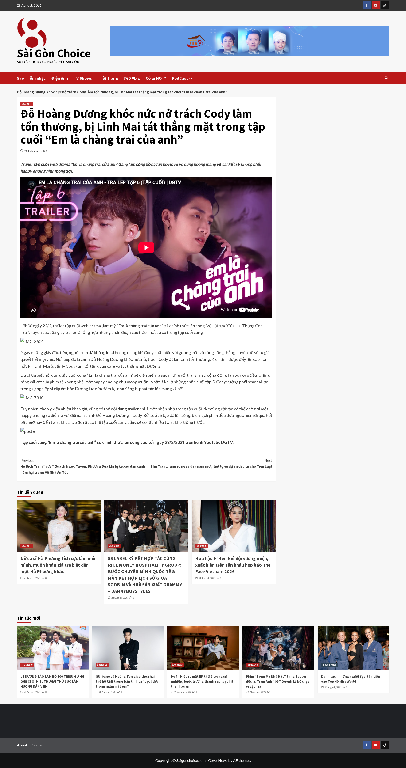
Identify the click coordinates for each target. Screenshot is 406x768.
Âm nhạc (38, 78)
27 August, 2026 (32, 578)
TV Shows (83, 78)
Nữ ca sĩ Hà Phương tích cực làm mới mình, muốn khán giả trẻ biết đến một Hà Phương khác (57, 564)
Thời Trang (108, 78)
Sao (20, 78)
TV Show (27, 664)
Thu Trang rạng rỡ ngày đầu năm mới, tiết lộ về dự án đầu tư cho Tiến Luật (211, 463)
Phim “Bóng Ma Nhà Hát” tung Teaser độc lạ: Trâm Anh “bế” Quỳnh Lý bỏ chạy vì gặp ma (277, 681)
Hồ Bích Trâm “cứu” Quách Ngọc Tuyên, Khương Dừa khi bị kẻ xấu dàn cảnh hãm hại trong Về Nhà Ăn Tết (82, 466)
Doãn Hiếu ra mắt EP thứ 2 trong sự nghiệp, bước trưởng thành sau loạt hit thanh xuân (202, 681)
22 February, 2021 (35, 151)
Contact (38, 745)
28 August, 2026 (32, 692)
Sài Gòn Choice (54, 53)
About (22, 745)
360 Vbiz (132, 78)
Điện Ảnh (59, 78)
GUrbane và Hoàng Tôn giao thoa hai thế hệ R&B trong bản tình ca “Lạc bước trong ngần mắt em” (127, 681)
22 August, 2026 (119, 597)
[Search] (386, 78)
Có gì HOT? (156, 78)
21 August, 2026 (207, 578)
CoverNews (217, 760)
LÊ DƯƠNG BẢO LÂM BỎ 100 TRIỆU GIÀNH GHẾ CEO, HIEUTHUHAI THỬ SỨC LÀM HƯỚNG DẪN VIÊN (52, 681)
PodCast (180, 78)
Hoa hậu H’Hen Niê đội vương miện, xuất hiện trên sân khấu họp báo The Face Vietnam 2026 (233, 564)
